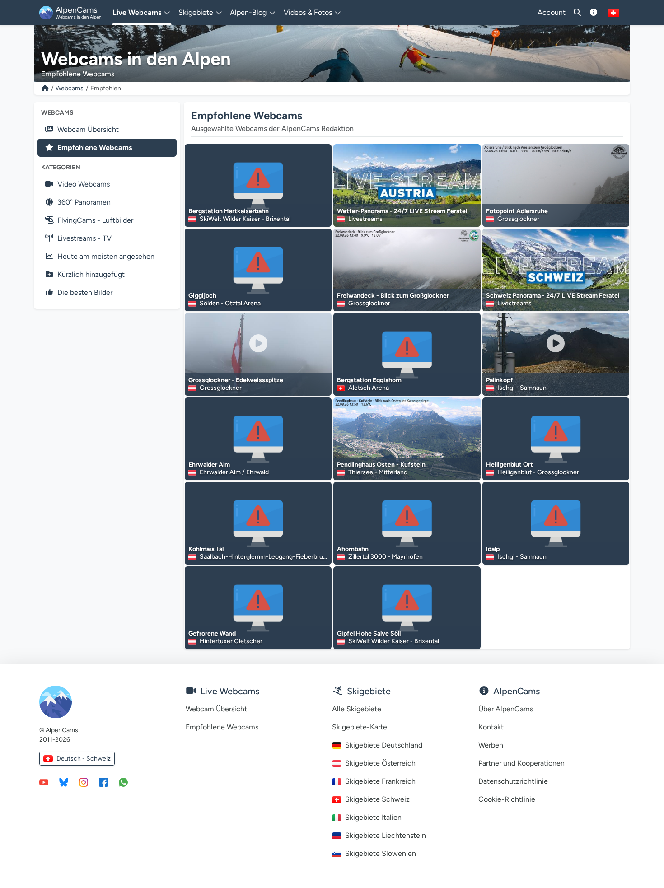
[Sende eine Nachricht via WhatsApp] (123, 781)
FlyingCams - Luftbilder (95, 220)
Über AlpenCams (505, 709)
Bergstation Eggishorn (369, 380)
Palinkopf (499, 380)
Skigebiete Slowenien (380, 853)
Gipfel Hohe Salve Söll (369, 633)
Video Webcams (83, 184)
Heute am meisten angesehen (105, 256)
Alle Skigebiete (356, 709)
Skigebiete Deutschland (383, 745)
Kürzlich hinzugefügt (91, 274)
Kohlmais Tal (206, 549)
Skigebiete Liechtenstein (385, 835)
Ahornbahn (353, 549)
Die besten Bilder (84, 292)
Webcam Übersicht (88, 129)
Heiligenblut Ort (509, 464)
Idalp (493, 549)
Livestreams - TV (84, 238)
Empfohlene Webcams (94, 147)
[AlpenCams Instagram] (83, 781)
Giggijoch (202, 295)
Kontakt (491, 727)
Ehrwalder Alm (209, 464)
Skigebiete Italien (373, 817)
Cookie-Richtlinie (506, 799)
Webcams (70, 88)
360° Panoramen (84, 202)
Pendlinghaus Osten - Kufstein (381, 464)
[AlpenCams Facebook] (103, 781)
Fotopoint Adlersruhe (517, 211)
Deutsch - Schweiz (83, 758)
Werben (490, 745)
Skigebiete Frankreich (380, 781)
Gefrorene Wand (212, 633)
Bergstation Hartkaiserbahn (228, 211)
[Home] (45, 88)
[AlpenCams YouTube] (43, 781)
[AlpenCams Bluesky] (63, 781)
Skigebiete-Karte (359, 727)
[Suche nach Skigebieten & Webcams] (577, 13)
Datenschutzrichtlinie (513, 781)
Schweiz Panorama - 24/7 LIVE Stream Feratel (552, 295)
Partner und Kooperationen (521, 763)
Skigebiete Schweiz (377, 799)
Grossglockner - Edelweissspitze (235, 380)
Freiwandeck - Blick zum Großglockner (393, 295)
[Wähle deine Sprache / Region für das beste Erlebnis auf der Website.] (613, 13)
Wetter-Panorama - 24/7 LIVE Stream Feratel (402, 211)
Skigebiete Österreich (380, 763)
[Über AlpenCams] (593, 13)
